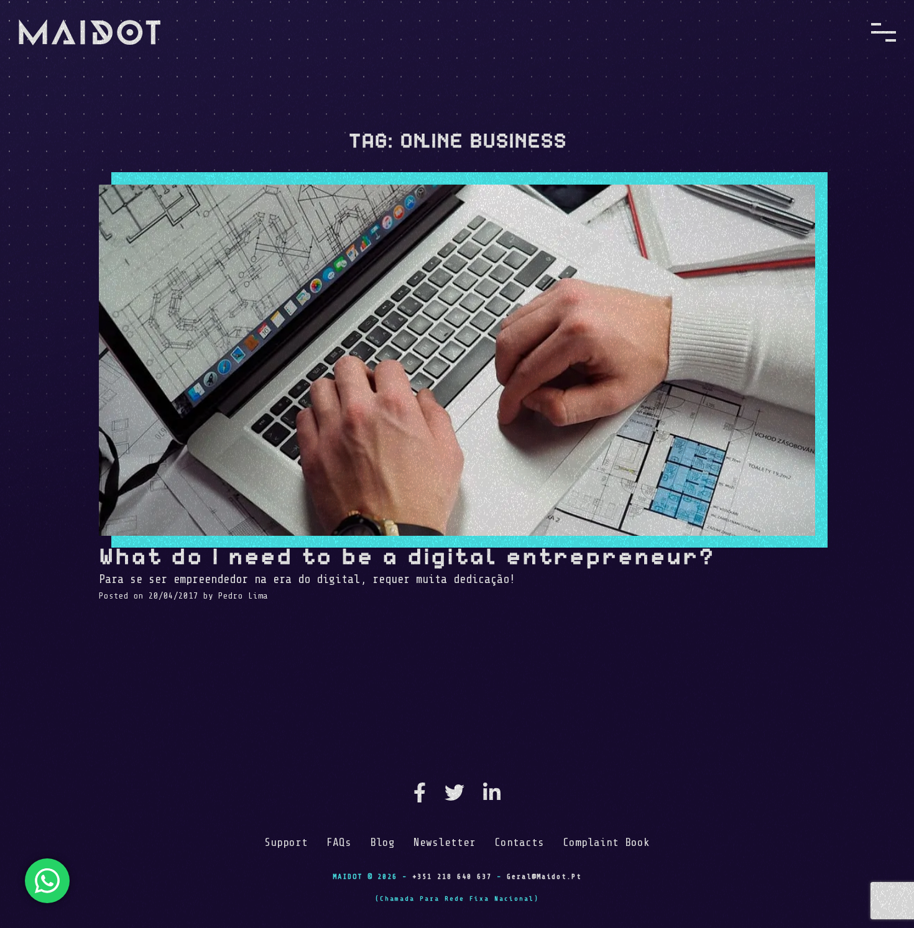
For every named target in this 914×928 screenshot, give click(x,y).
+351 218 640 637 (452, 876)
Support (286, 842)
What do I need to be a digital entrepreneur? (407, 556)
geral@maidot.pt (544, 876)
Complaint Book (606, 842)
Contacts (519, 842)
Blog (382, 842)
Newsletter (444, 842)
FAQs (338, 842)
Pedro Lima (243, 595)
